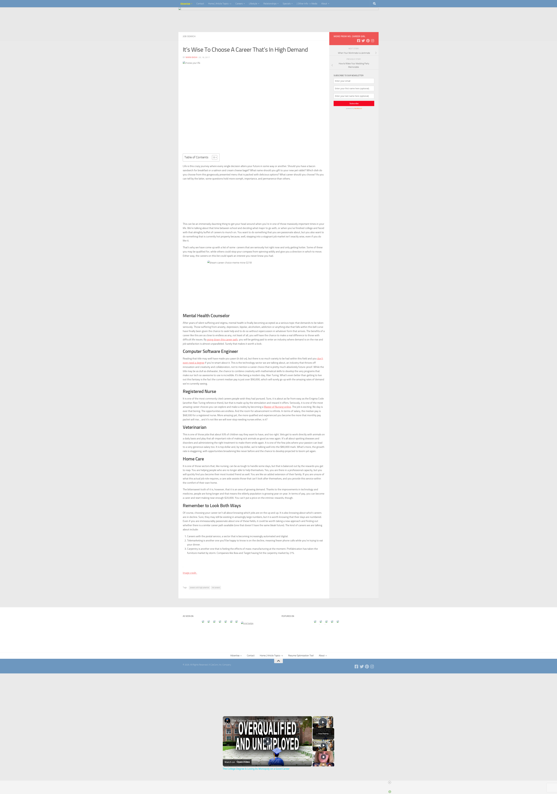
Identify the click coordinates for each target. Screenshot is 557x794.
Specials (287, 3)
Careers (239, 3)
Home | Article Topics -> (219, 3)
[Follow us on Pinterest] (368, 40)
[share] (306, 719)
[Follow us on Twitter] (363, 40)
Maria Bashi (191, 57)
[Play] (323, 745)
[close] (389, 782)
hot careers (216, 588)
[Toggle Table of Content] (213, 157)
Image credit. (190, 572)
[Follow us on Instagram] (372, 40)
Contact (200, 3)
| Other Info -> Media (307, 3)
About (324, 3)
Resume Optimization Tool (301, 655)
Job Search (189, 36)
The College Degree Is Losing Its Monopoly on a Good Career (267, 720)
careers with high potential (199, 588)
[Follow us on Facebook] (358, 40)
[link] (227, 721)
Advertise (185, 3)
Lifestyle (253, 3)
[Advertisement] (278, 691)
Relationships (269, 3)
